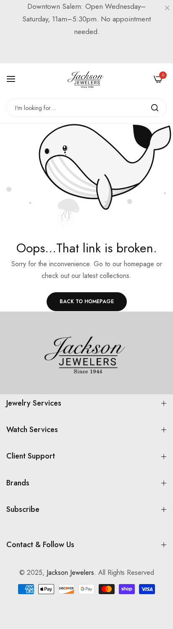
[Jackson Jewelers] (86, 79)
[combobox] (86, 107)
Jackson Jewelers (70, 572)
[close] (167, 9)
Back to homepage (87, 301)
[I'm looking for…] (155, 107)
